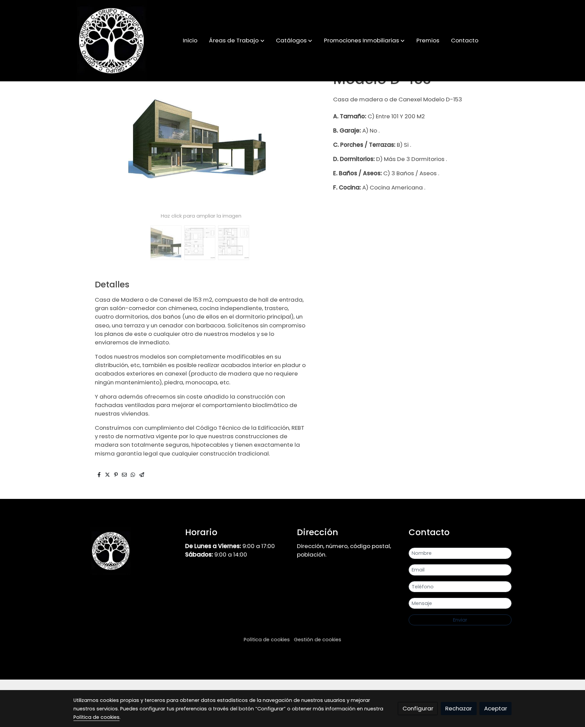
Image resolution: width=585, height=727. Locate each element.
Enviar (460, 620)
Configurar (418, 708)
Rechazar (458, 708)
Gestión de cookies (317, 639)
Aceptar (495, 708)
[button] (236, 41)
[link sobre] (125, 550)
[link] (111, 40)
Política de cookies (267, 639)
